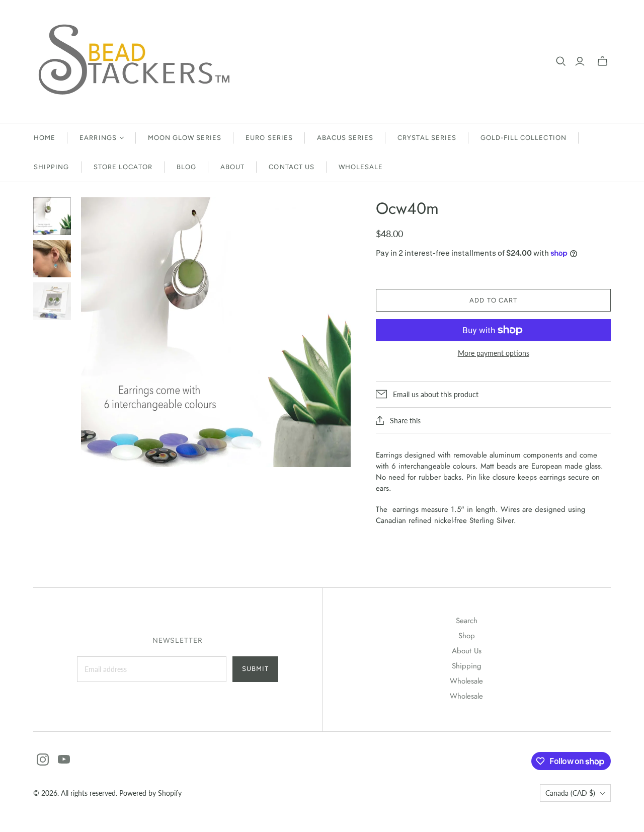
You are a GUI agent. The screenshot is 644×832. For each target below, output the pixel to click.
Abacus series (345, 137)
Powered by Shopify (150, 793)
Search (466, 620)
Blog (186, 167)
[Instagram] (43, 759)
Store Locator (123, 167)
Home (44, 137)
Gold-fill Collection (523, 137)
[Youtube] (64, 759)
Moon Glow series (185, 137)
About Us (466, 650)
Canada (570, 793)
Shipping (51, 167)
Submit (255, 668)
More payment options (493, 353)
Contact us (291, 167)
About (232, 167)
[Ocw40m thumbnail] (52, 216)
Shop (466, 635)
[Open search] (561, 61)
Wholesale (361, 167)
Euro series (269, 137)
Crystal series (426, 137)
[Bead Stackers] (133, 61)
